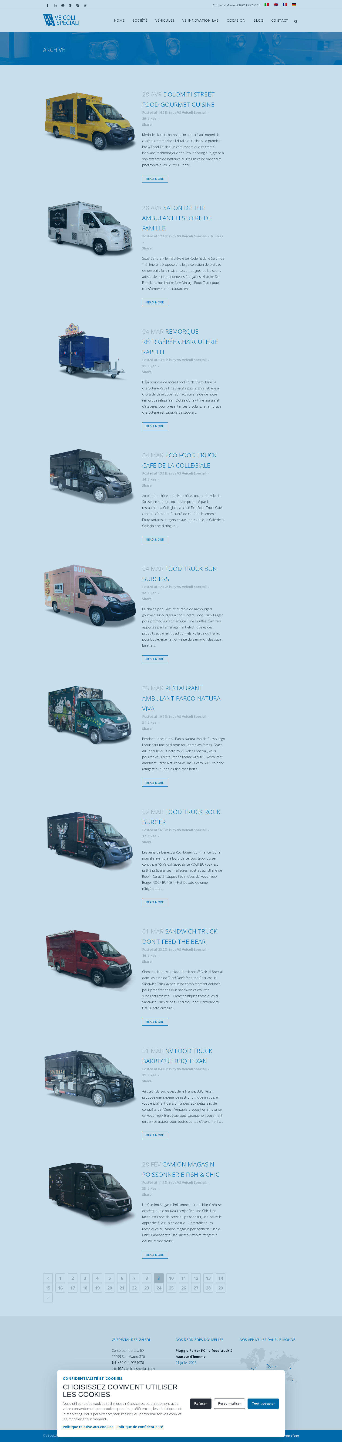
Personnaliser (229, 1403)
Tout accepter (263, 1403)
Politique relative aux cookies (88, 1426)
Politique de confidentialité (140, 1426)
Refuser (200, 1403)
